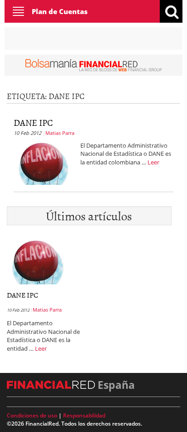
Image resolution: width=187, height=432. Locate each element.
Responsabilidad (84, 415)
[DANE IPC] (44, 162)
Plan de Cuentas (60, 11)
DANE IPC (33, 122)
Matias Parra (59, 132)
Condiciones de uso (32, 415)
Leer (153, 162)
